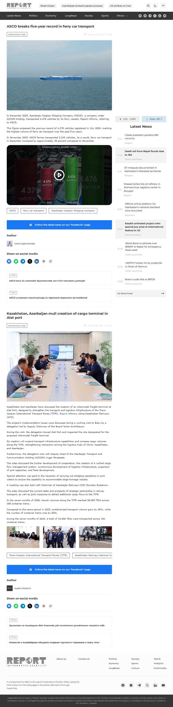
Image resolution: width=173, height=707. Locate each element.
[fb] (140, 15)
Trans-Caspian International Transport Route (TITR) (38, 555)
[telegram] (150, 15)
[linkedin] (159, 15)
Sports (134, 663)
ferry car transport (33, 210)
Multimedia (160, 668)
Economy (114, 663)
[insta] (145, 15)
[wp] (16, 261)
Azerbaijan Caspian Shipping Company (73, 210)
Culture (135, 668)
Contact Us (84, 659)
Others (120, 15)
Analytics (159, 663)
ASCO (12, 210)
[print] (43, 261)
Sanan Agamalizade (24, 243)
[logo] (19, 6)
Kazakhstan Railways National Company (97, 555)
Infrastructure (16, 34)
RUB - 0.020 (129, 119)
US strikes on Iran (120, 6)
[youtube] (164, 15)
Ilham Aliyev (47, 6)
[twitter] (154, 15)
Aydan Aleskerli (22, 588)
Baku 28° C (156, 119)
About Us (61, 659)
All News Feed (124, 293)
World (157, 659)
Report (63, 413)
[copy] (50, 261)
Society (135, 659)
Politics (113, 659)
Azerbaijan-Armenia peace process (82, 6)
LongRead (114, 668)
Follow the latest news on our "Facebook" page (62, 224)
